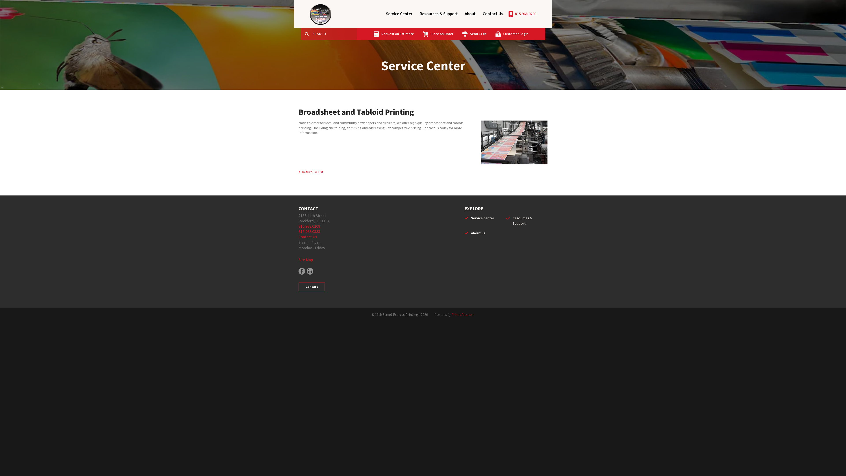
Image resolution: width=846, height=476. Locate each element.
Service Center (399, 14)
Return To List (312, 172)
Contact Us (493, 14)
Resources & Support (438, 14)
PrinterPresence (463, 314)
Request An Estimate (397, 34)
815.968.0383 (309, 231)
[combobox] (335, 34)
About (470, 14)
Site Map (306, 260)
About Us (478, 233)
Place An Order (441, 34)
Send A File (478, 34)
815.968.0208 (525, 14)
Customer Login (515, 34)
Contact (312, 286)
